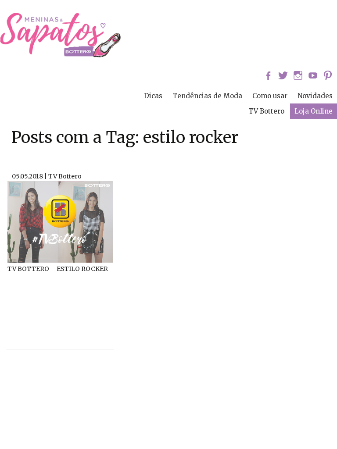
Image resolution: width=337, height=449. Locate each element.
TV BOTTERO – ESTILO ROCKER (57, 269)
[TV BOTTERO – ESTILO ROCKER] (60, 221)
